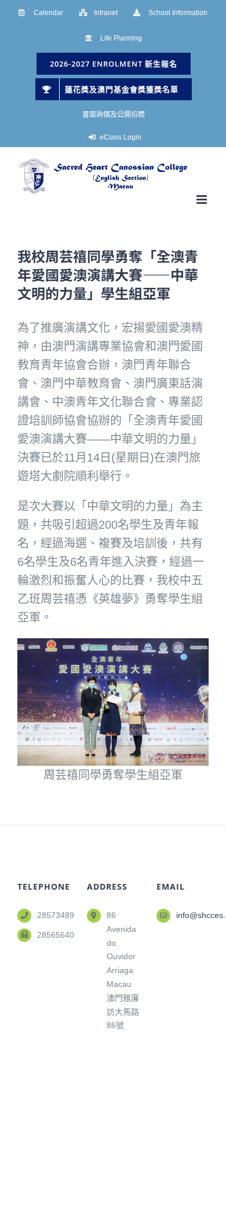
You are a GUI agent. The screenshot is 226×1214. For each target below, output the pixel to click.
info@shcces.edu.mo (192, 915)
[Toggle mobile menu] (202, 199)
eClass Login (120, 137)
